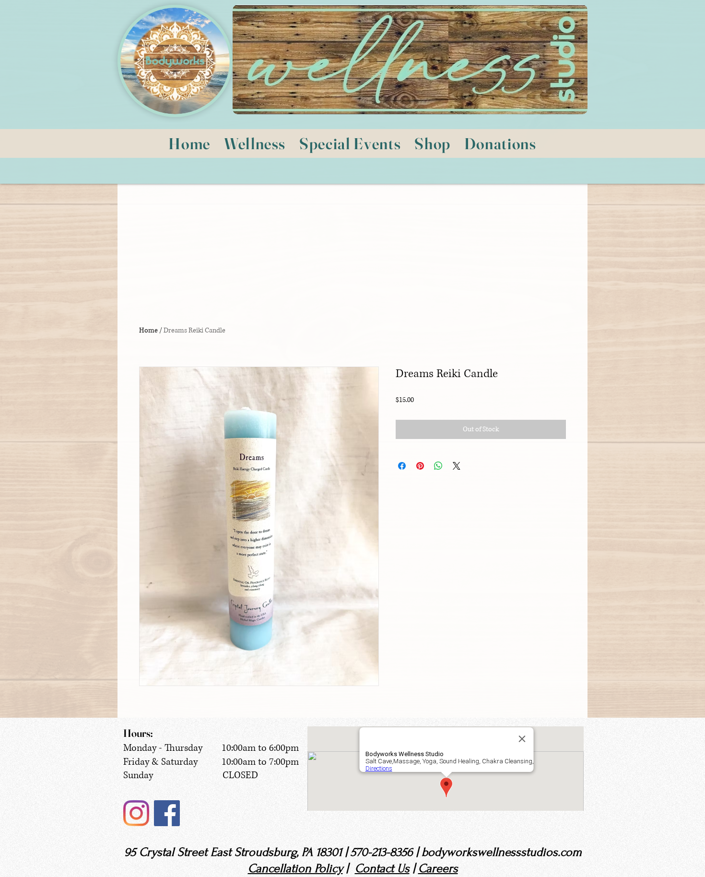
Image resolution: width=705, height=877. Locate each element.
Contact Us (382, 868)
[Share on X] (456, 466)
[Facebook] (167, 813)
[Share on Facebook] (402, 466)
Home (148, 330)
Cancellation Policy (295, 868)
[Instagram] (136, 813)
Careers (438, 868)
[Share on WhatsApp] (438, 466)
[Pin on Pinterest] (420, 466)
